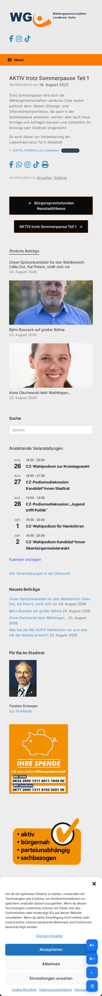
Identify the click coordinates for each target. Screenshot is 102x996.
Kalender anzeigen (25, 559)
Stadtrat (60, 177)
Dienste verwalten (49, 936)
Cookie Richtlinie (24, 990)
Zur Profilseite (20, 711)
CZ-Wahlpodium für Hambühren (55, 526)
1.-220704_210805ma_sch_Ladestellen (34, 150)
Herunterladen (70, 150)
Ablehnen (51, 963)
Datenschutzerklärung (55, 990)
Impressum (82, 990)
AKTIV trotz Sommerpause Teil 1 (51, 226)
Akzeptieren (51, 949)
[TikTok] (28, 38)
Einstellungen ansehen (51, 978)
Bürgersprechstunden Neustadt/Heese (51, 206)
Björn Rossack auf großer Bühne (35, 611)
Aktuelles (44, 177)
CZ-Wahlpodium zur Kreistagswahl (57, 466)
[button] (94, 883)
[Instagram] (19, 38)
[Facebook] (11, 38)
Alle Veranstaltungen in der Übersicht (40, 573)
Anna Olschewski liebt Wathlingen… (38, 618)
